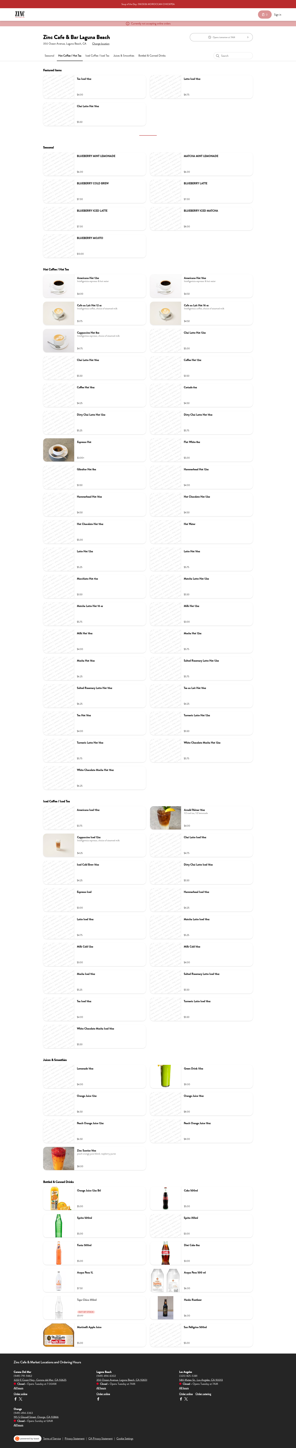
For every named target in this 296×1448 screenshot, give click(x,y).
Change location (100, 44)
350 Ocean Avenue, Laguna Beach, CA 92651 (121, 1380)
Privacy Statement (74, 1438)
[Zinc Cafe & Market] (20, 14)
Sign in (277, 15)
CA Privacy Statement (100, 1438)
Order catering (203, 1394)
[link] (49, 55)
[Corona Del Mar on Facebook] (16, 1399)
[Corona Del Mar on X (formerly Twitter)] (20, 1399)
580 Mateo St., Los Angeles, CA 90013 (201, 1380)
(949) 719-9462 (23, 1376)
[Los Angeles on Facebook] (181, 1399)
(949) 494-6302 (106, 1376)
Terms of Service (52, 1438)
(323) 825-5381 (188, 1376)
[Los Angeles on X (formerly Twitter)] (185, 1399)
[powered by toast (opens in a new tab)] (27, 1439)
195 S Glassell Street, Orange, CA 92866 (36, 1417)
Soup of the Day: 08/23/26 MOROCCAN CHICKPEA (148, 4)
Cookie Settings (124, 1438)
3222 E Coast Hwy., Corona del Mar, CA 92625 (40, 1380)
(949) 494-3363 (23, 1413)
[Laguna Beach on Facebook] (98, 1399)
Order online (20, 1394)
